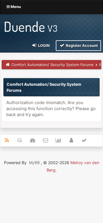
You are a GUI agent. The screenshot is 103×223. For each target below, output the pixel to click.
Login (43, 45)
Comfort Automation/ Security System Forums (52, 64)
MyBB (34, 162)
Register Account (81, 45)
